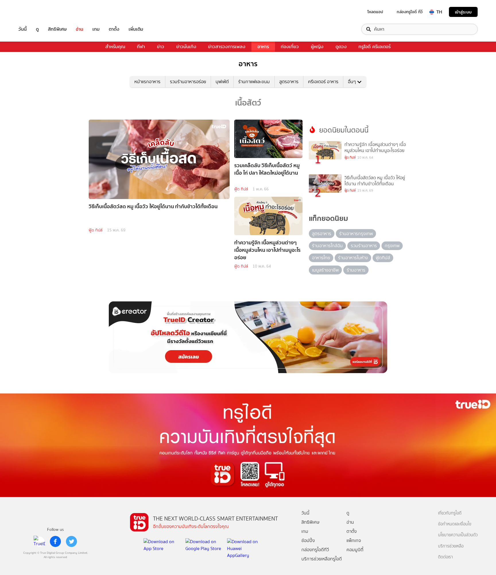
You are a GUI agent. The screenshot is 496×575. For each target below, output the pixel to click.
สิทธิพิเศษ (57, 29)
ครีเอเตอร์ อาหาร (323, 81)
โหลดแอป (375, 12)
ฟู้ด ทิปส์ (95, 230)
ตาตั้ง (114, 29)
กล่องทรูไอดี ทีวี (410, 12)
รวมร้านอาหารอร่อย (188, 81)
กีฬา (141, 46)
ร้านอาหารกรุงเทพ (356, 233)
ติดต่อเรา (445, 557)
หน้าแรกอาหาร (147, 81)
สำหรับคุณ (115, 46)
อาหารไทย (321, 257)
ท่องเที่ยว (290, 46)
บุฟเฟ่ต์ (222, 81)
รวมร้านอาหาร (364, 245)
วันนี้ (22, 29)
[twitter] (71, 541)
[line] (39, 541)
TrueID (35, 12)
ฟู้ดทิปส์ (383, 257)
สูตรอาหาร (289, 81)
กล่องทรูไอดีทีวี (315, 549)
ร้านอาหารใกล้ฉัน (327, 245)
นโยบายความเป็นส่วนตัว (458, 535)
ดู (37, 29)
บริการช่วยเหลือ (451, 546)
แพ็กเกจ (353, 540)
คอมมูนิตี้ (354, 549)
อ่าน (79, 29)
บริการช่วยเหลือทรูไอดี (321, 558)
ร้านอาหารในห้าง (353, 257)
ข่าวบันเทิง (186, 46)
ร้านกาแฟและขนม (254, 81)
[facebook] (55, 541)
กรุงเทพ (392, 245)
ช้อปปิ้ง (308, 540)
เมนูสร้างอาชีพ (325, 270)
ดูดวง (341, 46)
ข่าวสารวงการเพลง (226, 46)
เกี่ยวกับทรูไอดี (450, 513)
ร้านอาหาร (356, 270)
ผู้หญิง (317, 46)
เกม (96, 29)
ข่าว (160, 46)
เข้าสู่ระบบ (463, 12)
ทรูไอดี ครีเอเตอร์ (375, 46)
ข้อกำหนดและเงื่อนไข (454, 524)
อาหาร (263, 46)
